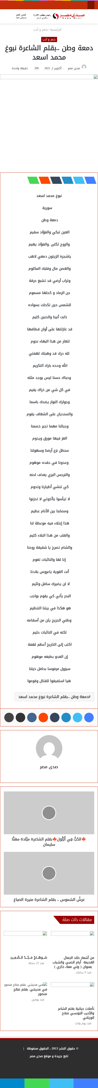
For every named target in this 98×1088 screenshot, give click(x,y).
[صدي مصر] (49, 16)
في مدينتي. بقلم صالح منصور (30, 991)
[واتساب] (32, 180)
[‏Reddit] (43, 180)
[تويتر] (77, 180)
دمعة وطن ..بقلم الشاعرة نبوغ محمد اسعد (53, 696)
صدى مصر (74, 68)
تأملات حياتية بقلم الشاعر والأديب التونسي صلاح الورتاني (76, 1013)
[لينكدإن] (66, 180)
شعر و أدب (40, 30)
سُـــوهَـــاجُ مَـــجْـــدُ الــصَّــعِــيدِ (28, 957)
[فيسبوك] (89, 180)
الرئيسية (56, 30)
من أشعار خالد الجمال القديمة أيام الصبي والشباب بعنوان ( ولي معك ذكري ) (72, 962)
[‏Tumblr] (54, 180)
